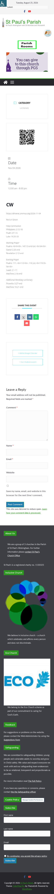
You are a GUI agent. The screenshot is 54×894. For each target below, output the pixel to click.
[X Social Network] (23, 317)
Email (9, 459)
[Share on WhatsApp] (36, 317)
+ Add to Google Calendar (27, 353)
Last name (8, 829)
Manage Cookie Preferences (33, 800)
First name (8, 815)
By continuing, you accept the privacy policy (27, 856)
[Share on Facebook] (17, 317)
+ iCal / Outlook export (27, 362)
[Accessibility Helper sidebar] (3, 3)
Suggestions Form (12, 740)
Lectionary (24, 108)
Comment (11, 407)
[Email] (26, 323)
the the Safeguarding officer (23, 792)
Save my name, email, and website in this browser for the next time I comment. (26, 493)
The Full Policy (34, 781)
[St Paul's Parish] (5, 82)
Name (10, 446)
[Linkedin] (30, 317)
